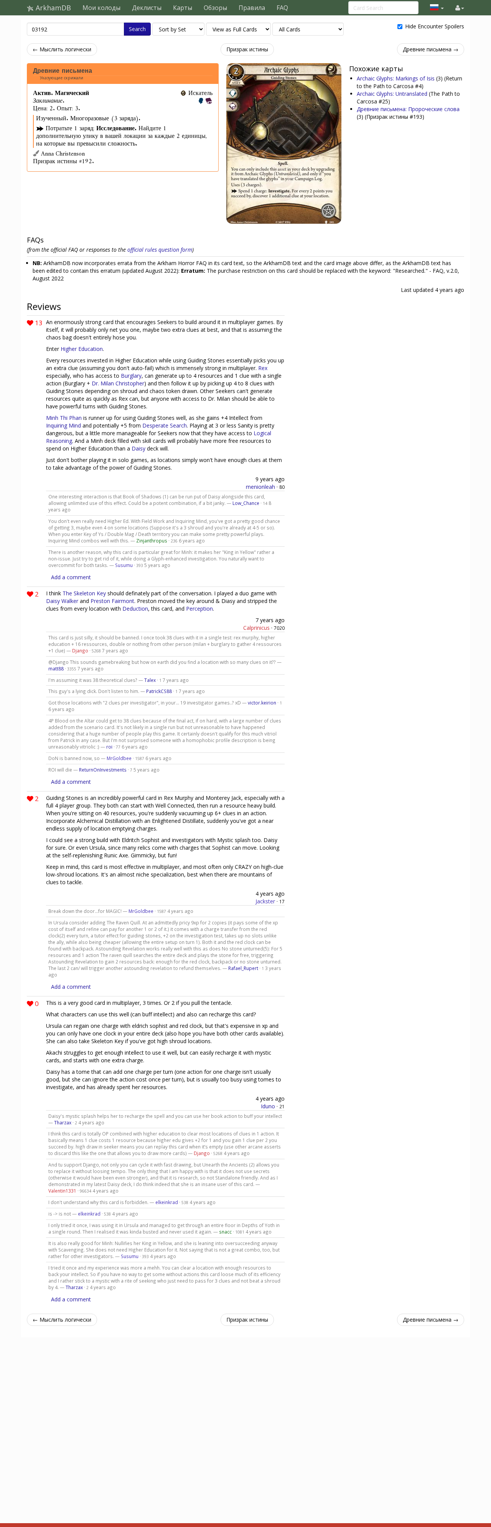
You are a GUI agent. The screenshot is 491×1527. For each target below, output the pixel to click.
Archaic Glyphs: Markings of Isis (396, 78)
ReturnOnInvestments (103, 770)
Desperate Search (164, 425)
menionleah (260, 486)
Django (80, 650)
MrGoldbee (119, 758)
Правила (252, 7)
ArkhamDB (52, 7)
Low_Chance (245, 503)
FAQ (282, 7)
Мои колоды (101, 7)
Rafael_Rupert (243, 968)
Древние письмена (62, 70)
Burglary (131, 375)
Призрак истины (247, 49)
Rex (262, 368)
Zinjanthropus (151, 540)
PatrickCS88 (159, 691)
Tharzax (62, 1122)
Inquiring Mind (63, 425)
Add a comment (71, 577)
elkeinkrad (166, 1202)
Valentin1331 (62, 1191)
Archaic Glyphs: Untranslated (393, 93)
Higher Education (82, 348)
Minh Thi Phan (64, 417)
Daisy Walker (62, 601)
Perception (199, 608)
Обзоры (215, 7)
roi (109, 747)
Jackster (265, 901)
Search (137, 29)
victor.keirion (262, 703)
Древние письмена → (430, 49)
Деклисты (146, 7)
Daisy (138, 448)
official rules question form (159, 249)
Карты (182, 7)
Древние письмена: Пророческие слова (408, 109)
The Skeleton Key (84, 593)
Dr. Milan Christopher (118, 383)
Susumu (124, 565)
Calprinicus (256, 627)
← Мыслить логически (62, 49)
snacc (225, 1232)
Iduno (268, 1106)
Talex (150, 680)
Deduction (135, 608)
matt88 (56, 668)
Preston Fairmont (112, 601)
